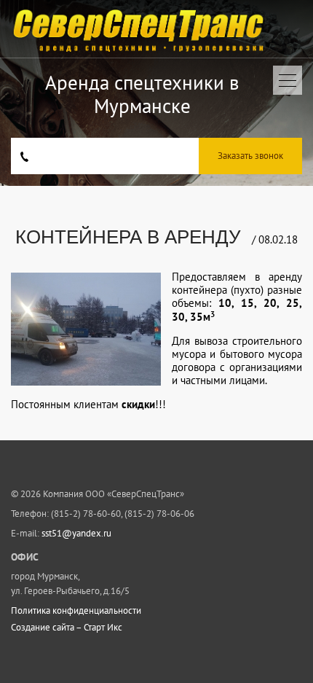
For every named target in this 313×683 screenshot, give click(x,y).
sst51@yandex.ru (76, 533)
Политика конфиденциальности (76, 611)
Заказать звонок (250, 155)
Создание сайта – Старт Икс (66, 627)
